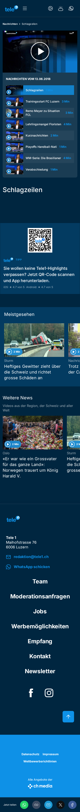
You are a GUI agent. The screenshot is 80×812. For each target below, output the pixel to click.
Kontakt (39, 656)
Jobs (40, 611)
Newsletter (40, 671)
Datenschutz (30, 754)
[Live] (50, 8)
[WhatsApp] (24, 805)
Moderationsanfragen (40, 596)
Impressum (51, 754)
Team (40, 581)
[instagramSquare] (49, 693)
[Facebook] (72, 805)
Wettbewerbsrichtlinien (40, 761)
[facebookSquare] (31, 693)
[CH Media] (40, 785)
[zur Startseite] (11, 8)
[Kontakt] (71, 8)
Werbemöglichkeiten (40, 626)
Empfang (40, 641)
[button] (36, 805)
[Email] (48, 805)
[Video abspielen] (40, 52)
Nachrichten (10, 23)
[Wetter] (60, 8)
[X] (60, 805)
